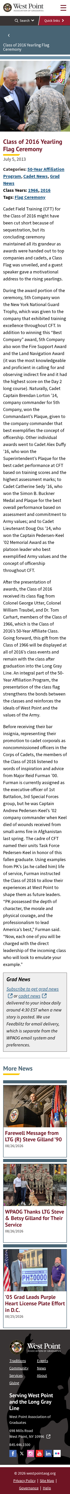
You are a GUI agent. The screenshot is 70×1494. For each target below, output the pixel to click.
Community (18, 1368)
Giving (14, 1382)
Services (16, 1375)
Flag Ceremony (30, 197)
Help (47, 1487)
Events (42, 1360)
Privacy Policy (24, 1480)
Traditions (17, 1360)
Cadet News (35, 176)
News (41, 1368)
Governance (28, 1487)
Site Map (47, 1480)
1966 (33, 190)
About (42, 1375)
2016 (45, 190)
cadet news (29, 996)
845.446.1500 (19, 1444)
